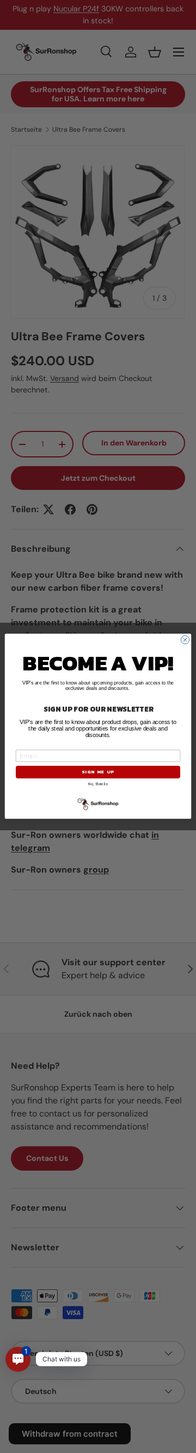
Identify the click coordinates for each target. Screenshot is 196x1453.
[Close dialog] (185, 640)
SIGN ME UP (98, 772)
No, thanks (97, 784)
